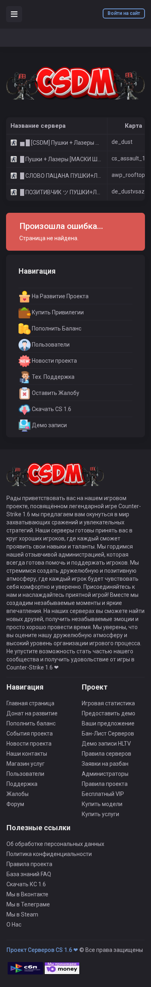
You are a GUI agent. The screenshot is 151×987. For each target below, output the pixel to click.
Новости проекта (54, 360)
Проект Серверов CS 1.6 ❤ (42, 950)
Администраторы (105, 774)
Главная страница (30, 703)
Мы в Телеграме (28, 904)
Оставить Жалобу (55, 393)
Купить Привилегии (57, 312)
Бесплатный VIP (103, 794)
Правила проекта (105, 784)
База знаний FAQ (28, 874)
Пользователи (50, 344)
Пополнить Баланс (56, 328)
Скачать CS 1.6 (51, 409)
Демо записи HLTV (106, 743)
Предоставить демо (108, 713)
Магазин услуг (25, 764)
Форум (15, 804)
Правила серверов (106, 753)
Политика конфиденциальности (49, 854)
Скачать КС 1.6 (26, 884)
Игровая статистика (108, 703)
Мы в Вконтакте (27, 894)
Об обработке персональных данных (55, 844)
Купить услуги (100, 814)
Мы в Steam (22, 914)
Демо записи (49, 425)
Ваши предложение (108, 723)
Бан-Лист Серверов (108, 733)
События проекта (29, 733)
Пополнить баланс (31, 723)
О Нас (13, 924)
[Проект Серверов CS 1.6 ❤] (75, 82)
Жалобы (17, 794)
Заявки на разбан (105, 764)
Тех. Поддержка (52, 377)
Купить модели (102, 804)
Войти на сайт (124, 13)
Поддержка (21, 784)
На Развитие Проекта (60, 296)
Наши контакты (26, 753)
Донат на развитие (32, 713)
